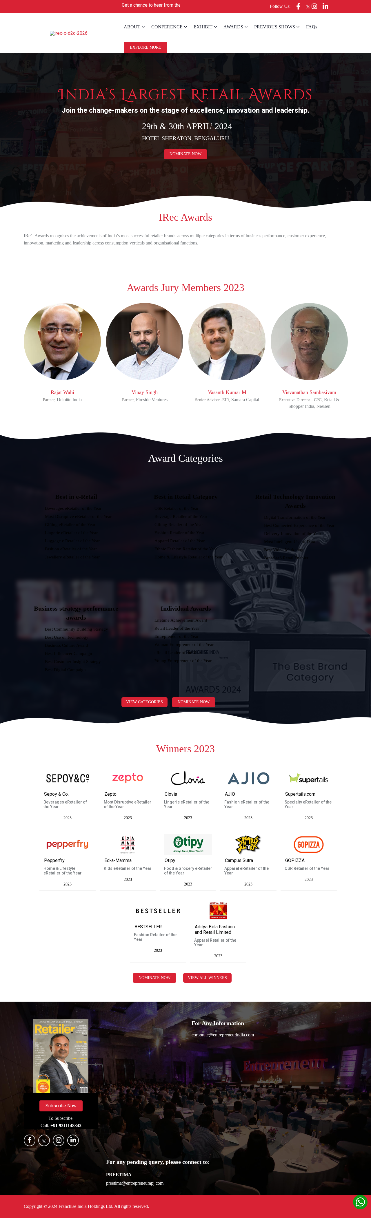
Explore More (145, 47)
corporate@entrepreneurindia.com (223, 1034)
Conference (167, 26)
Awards (233, 26)
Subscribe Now (61, 1106)
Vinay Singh (145, 392)
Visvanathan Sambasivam (309, 392)
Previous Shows (274, 26)
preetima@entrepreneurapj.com (134, 1183)
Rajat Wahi (62, 392)
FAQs (311, 26)
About (132, 26)
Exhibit (203, 26)
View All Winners (207, 978)
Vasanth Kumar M (227, 392)
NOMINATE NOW (154, 978)
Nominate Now (185, 154)
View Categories (144, 702)
